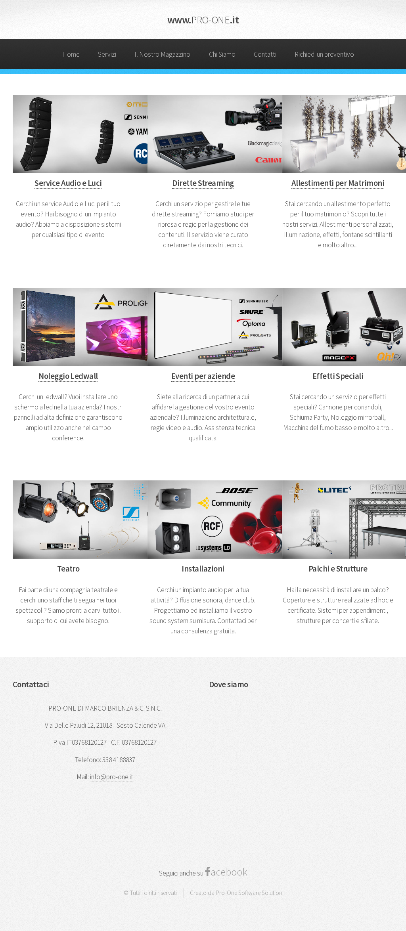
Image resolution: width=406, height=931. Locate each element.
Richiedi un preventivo (324, 54)
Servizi (107, 54)
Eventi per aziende (203, 376)
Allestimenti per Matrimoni (337, 183)
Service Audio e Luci (68, 183)
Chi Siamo (222, 54)
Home (71, 54)
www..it (203, 19)
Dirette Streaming (203, 183)
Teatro (68, 569)
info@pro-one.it (111, 776)
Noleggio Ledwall (68, 376)
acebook (229, 871)
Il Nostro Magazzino (162, 54)
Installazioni (203, 569)
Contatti (265, 54)
